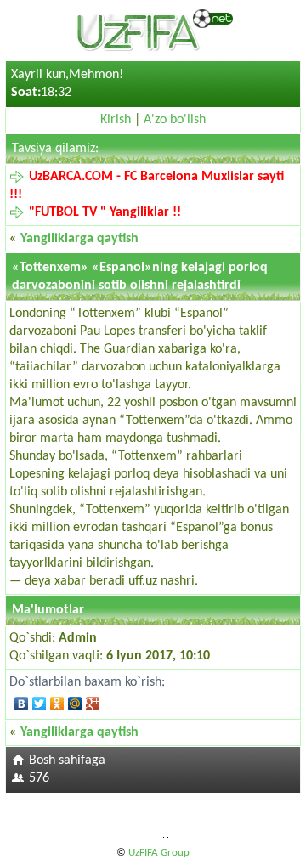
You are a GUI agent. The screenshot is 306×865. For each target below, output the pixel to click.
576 (39, 778)
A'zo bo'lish (175, 120)
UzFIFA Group (159, 852)
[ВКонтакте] (22, 704)
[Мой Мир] (75, 704)
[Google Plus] (93, 704)
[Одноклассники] (57, 704)
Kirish (115, 120)
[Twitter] (39, 704)
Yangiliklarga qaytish (79, 239)
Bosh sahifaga (67, 760)
